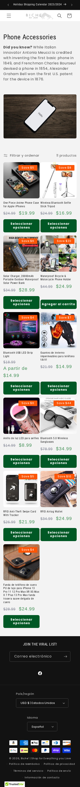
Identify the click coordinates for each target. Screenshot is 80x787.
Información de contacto (42, 777)
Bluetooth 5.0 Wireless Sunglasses (54, 440)
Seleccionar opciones (21, 225)
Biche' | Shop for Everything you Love (46, 758)
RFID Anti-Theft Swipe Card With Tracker (19, 513)
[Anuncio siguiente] (72, 5)
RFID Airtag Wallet (51, 511)
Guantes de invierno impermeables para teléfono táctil (57, 356)
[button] (9, 16)
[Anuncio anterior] (8, 5)
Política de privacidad (59, 764)
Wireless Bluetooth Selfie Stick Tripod (55, 204)
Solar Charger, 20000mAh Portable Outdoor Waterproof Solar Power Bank (20, 280)
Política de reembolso (24, 764)
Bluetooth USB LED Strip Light (18, 354)
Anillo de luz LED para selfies (21, 438)
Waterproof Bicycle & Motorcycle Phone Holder (55, 278)
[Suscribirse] (65, 656)
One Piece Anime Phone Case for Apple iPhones (21, 204)
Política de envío (59, 771)
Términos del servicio (28, 771)
